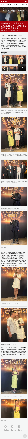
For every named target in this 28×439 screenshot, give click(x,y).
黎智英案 (24, 4)
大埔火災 (18, 4)
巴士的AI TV (7, 4)
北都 (13, 4)
